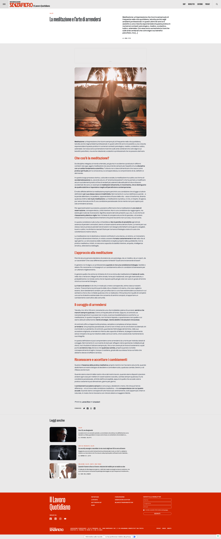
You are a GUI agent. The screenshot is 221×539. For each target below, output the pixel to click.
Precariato (87, 446)
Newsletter (191, 4)
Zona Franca (98, 464)
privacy (166, 510)
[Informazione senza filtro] (56, 529)
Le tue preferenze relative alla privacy (118, 537)
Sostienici (200, 4)
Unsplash (96, 402)
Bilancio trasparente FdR (124, 502)
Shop (184, 4)
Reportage (95, 497)
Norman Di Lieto (85, 456)
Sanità (92, 464)
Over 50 (80, 446)
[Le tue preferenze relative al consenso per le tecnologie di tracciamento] (218, 536)
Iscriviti (157, 513)
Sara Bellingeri (85, 474)
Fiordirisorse (119, 497)
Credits (169, 528)
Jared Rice (86, 402)
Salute (51, 13)
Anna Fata (128, 38)
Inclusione (81, 464)
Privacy (159, 528)
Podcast (207, 4)
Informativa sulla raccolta (94, 537)
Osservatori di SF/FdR (122, 499)
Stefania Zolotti (86, 437)
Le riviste (94, 499)
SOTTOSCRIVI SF (96, 502)
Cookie (164, 528)
